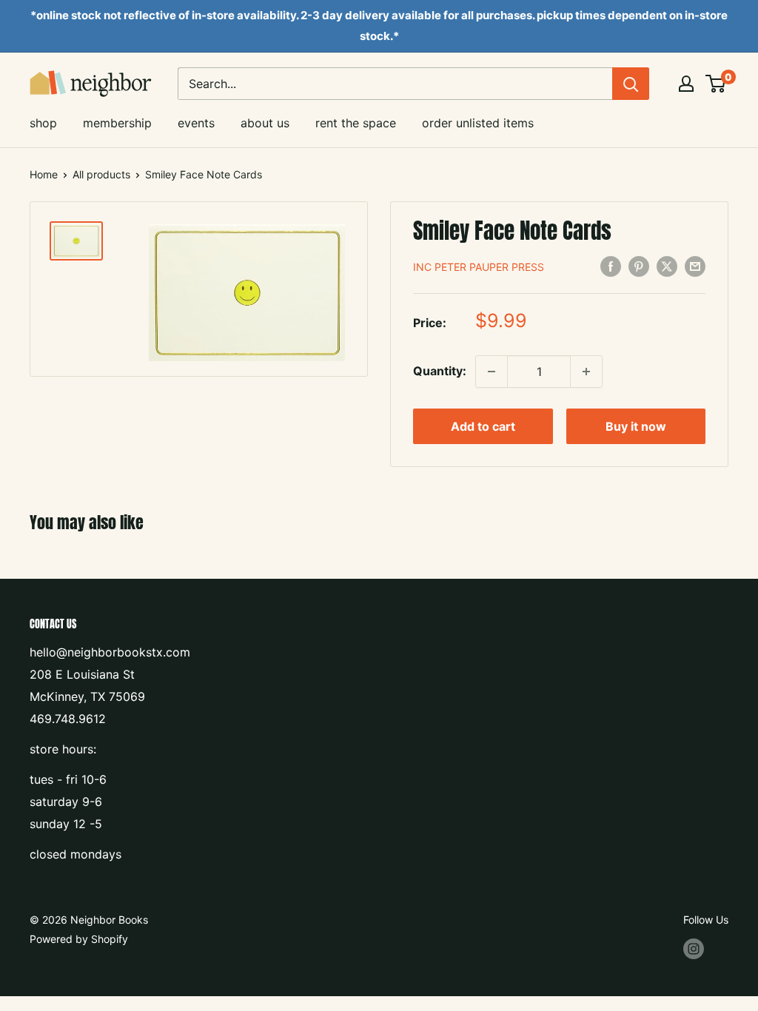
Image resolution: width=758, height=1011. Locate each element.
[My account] (686, 83)
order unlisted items (478, 122)
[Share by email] (695, 266)
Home (44, 174)
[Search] (630, 83)
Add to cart (483, 426)
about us (265, 122)
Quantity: (439, 370)
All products (101, 174)
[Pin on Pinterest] (638, 266)
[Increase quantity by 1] (586, 371)
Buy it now (636, 426)
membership (117, 122)
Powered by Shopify (79, 939)
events (196, 122)
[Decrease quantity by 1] (491, 371)
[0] (716, 84)
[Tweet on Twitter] (667, 266)
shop (43, 122)
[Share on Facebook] (610, 266)
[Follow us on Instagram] (693, 948)
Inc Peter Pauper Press (478, 267)
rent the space (355, 122)
